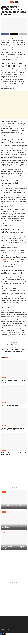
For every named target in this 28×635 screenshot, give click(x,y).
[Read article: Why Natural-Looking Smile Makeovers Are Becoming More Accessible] (14, 417)
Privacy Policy (11, 629)
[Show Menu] (1, 2)
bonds (4, 259)
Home (2, 627)
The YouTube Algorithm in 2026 (9, 405)
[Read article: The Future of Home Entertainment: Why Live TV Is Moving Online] (14, 442)
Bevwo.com (6, 629)
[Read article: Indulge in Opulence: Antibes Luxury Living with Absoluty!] (14, 520)
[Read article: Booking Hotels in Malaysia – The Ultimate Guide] (14, 499)
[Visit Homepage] (14, 2)
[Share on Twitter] (14, 34)
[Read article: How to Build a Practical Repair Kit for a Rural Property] (14, 369)
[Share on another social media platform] (23, 34)
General (4, 377)
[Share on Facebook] (5, 34)
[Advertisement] (14, 105)
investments (22, 304)
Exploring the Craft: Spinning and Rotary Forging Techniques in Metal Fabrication (13, 547)
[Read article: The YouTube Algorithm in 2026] (14, 394)
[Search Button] (26, 2)
